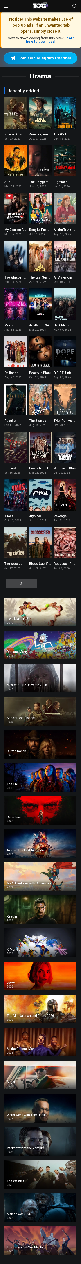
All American (63, 277)
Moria (8, 325)
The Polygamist (40, 182)
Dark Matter (62, 325)
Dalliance (11, 373)
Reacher (10, 420)
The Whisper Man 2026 (21, 277)
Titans (9, 516)
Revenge (60, 516)
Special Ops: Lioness (19, 134)
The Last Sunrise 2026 (45, 277)
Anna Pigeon (38, 134)
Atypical (35, 516)
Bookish (10, 468)
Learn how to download (50, 40)
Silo (7, 182)
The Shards (37, 420)
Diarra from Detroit (43, 468)
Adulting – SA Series (44, 325)
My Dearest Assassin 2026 (23, 230)
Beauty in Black (40, 373)
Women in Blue (65, 468)
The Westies (13, 564)
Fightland (61, 182)
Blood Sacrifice (40, 564)
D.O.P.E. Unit (62, 373)
